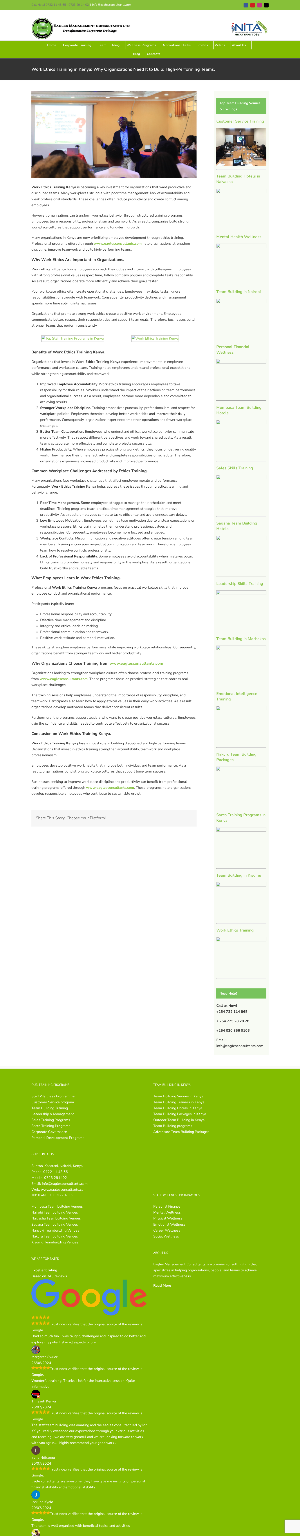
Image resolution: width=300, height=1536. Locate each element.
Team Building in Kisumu (238, 875)
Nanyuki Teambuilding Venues (55, 1230)
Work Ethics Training (235, 930)
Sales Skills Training (234, 468)
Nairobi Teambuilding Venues (54, 1212)
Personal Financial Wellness (232, 349)
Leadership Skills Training (239, 583)
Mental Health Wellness (238, 236)
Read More (162, 1285)
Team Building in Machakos (241, 638)
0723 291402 (55, 1177)
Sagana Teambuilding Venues (54, 1224)
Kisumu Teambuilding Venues (54, 1242)
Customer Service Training (240, 121)
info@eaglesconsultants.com (112, 5)
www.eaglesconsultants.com (64, 1189)
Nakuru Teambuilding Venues (54, 1236)
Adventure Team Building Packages (181, 1131)
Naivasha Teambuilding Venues (56, 1218)
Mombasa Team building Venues (57, 1206)
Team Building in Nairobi (238, 291)
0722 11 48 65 (55, 1171)
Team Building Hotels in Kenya (177, 1108)
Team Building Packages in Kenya (179, 1114)
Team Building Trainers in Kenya (178, 1102)
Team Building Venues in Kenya (178, 1096)
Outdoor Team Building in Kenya (178, 1120)
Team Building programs (172, 1126)
